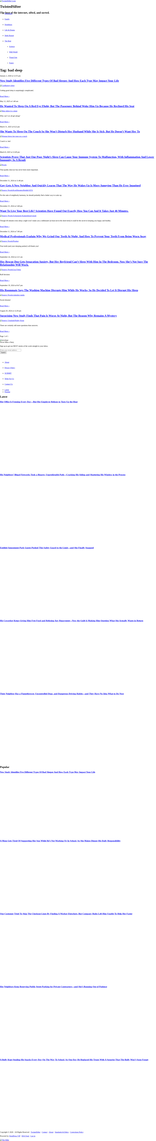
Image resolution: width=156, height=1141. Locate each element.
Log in (32, 1136)
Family (7, 19)
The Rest (8, 41)
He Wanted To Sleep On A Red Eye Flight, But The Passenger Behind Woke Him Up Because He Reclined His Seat (67, 106)
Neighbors (8, 25)
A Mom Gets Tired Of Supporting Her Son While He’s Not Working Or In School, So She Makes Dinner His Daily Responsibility (60, 841)
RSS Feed (25, 1136)
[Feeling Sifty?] (4, 1140)
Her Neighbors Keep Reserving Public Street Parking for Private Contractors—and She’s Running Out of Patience (53, 986)
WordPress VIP (14, 1136)
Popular (7, 392)
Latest (7, 390)
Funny (11, 63)
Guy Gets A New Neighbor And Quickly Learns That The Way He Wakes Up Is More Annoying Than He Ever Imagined (70, 185)
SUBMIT (8, 373)
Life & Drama (10, 30)
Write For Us (9, 379)
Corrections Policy (76, 1132)
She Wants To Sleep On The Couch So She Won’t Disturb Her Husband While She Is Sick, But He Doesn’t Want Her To (70, 131)
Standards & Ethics (62, 1132)
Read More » (4, 96)
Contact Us (9, 384)
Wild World (13, 52)
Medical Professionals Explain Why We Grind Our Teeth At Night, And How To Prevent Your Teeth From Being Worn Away (73, 236)
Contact (44, 1132)
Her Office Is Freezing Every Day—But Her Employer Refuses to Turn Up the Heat (39, 402)
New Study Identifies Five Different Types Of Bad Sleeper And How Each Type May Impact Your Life (59, 80)
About (7, 362)
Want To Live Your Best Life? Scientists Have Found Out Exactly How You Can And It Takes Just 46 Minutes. (64, 210)
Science (12, 46)
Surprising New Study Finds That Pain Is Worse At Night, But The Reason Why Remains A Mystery (58, 315)
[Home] (78, 1)
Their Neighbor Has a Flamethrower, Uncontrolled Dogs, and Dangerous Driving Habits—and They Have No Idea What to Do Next (62, 693)
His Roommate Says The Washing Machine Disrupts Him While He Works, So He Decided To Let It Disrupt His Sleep (69, 290)
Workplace (8, 14)
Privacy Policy (10, 368)
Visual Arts (13, 57)
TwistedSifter (35, 1132)
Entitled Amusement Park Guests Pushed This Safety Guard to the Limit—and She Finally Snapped (47, 548)
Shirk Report (9, 36)
